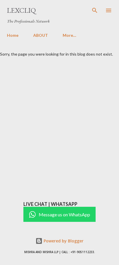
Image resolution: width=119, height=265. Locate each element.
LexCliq (21, 10)
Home (12, 35)
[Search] (94, 10)
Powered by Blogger (62, 241)
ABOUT (40, 35)
